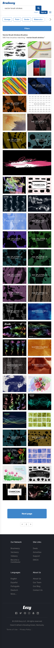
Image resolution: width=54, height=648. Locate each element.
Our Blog (36, 586)
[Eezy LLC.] (27, 608)
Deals (35, 548)
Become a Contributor (15, 561)
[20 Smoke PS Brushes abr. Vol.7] (14, 329)
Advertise (37, 552)
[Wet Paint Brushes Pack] (14, 49)
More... (14, 594)
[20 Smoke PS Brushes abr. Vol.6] (14, 203)
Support (36, 556)
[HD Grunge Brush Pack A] (27, 162)
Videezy (14, 556)
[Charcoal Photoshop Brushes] (39, 185)
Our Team (37, 582)
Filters (27, 28)
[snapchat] (33, 613)
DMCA (36, 560)
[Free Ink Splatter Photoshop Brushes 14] (39, 293)
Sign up (43, 12)
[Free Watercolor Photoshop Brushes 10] (14, 221)
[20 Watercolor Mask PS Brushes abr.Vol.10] (39, 383)
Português (15, 586)
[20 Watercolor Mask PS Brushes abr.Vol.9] (14, 474)
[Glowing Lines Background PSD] (39, 67)
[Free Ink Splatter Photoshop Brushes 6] (14, 437)
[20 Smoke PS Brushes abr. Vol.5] (14, 401)
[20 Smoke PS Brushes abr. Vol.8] (39, 329)
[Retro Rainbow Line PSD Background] (39, 49)
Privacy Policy (25, 629)
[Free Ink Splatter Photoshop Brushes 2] (14, 239)
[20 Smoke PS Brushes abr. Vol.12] (14, 456)
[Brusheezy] (9, 3)
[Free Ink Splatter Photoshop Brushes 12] (39, 275)
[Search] (38, 8)
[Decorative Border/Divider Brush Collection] (39, 104)
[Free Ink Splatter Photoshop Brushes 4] (39, 239)
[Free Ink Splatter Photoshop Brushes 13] (14, 293)
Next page (27, 513)
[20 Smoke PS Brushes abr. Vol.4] (39, 492)
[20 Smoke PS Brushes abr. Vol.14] (14, 419)
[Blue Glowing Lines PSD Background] (14, 67)
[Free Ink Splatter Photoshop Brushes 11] (39, 122)
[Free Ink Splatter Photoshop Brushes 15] (39, 437)
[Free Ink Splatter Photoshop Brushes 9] (14, 275)
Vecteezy (15, 552)
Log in (36, 12)
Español (14, 582)
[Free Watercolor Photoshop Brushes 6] (39, 311)
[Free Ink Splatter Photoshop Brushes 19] (39, 257)
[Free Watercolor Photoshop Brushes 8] (39, 347)
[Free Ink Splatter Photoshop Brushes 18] (14, 311)
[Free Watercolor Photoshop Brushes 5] (39, 365)
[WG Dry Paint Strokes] (14, 122)
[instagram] (29, 613)
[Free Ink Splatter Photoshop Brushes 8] (39, 140)
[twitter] (20, 613)
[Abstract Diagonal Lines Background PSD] (14, 86)
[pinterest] (25, 613)
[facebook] (16, 613)
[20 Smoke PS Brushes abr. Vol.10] (39, 203)
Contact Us (38, 590)
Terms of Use (12, 629)
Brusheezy (15, 548)
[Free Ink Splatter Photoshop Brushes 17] (14, 104)
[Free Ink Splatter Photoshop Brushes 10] (39, 221)
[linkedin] (38, 613)
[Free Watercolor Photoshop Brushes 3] (39, 419)
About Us (37, 578)
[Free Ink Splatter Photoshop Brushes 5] (14, 140)
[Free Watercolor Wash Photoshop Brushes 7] (14, 383)
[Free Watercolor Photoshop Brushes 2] (39, 456)
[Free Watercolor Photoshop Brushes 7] (14, 365)
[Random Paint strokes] (14, 185)
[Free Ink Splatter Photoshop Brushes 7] (39, 86)
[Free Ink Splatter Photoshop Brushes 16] (14, 257)
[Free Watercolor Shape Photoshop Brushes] (39, 474)
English (14, 578)
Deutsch (14, 590)
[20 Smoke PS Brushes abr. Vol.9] (14, 347)
